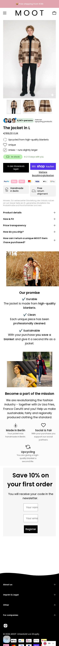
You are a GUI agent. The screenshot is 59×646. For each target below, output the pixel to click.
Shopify (35, 634)
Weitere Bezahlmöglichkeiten (43, 174)
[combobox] (49, 643)
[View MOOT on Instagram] (5, 625)
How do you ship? (13, 231)
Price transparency (14, 225)
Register (30, 529)
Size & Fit (8, 219)
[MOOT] (30, 13)
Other (6, 605)
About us (7, 584)
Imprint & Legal (11, 594)
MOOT (13, 634)
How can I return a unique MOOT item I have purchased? (25, 240)
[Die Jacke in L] (14, 107)
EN (49, 643)
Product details (12, 212)
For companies (10, 615)
